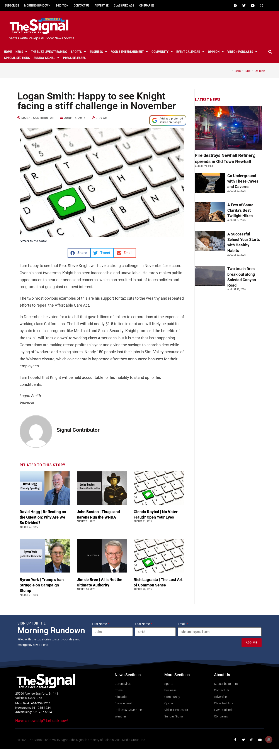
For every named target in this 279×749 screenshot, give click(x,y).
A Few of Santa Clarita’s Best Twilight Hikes (240, 210)
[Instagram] (261, 5)
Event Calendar (188, 52)
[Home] (229, 71)
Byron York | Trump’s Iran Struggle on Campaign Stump (42, 585)
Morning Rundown (37, 5)
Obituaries (146, 5)
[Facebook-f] (235, 739)
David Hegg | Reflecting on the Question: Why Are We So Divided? (43, 517)
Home (8, 52)
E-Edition (62, 5)
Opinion (213, 52)
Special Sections (17, 58)
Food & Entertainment (127, 52)
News (19, 52)
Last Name (142, 624)
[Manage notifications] (268, 739)
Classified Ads (124, 5)
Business (96, 52)
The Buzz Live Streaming (49, 52)
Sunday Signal (44, 58)
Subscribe (12, 5)
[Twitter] (244, 5)
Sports (76, 52)
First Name (99, 624)
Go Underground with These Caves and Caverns (242, 181)
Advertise (102, 5)
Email (182, 624)
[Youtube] (252, 5)
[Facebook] (235, 5)
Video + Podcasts (240, 52)
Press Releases (74, 58)
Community (159, 52)
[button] (270, 52)
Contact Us (81, 5)
